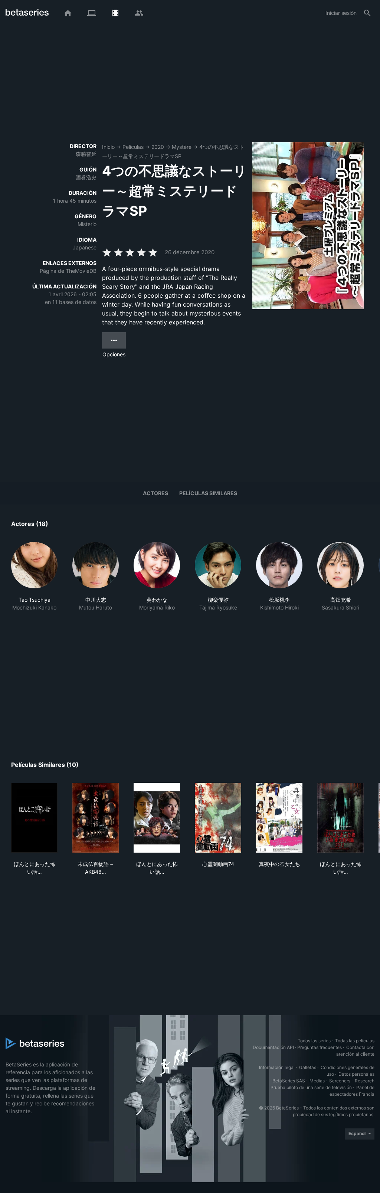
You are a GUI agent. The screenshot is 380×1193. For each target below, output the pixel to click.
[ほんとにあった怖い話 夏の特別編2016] (34, 818)
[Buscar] (367, 13)
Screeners (339, 1080)
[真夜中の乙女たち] (279, 818)
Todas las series (314, 1040)
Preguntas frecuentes (319, 1047)
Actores (155, 493)
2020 (157, 147)
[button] (34, 580)
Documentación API (273, 1047)
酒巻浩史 (86, 177)
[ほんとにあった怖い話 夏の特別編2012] (340, 818)
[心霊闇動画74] (218, 818)
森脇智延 (86, 154)
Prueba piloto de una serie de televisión (311, 1087)
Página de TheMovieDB (68, 271)
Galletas (307, 1067)
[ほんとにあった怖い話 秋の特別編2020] (157, 818)
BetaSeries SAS (288, 1080)
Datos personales (356, 1074)
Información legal (277, 1067)
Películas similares (208, 493)
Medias (317, 1080)
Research (364, 1080)
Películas (133, 147)
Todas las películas (354, 1040)
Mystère (181, 147)
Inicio (108, 147)
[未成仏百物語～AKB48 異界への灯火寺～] (95, 818)
